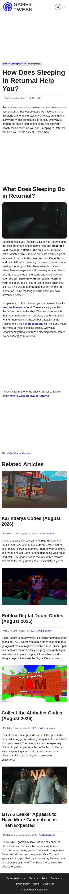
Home (6, 64)
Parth (38, 98)
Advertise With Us (16, 878)
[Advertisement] (34, 37)
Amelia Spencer (47, 533)
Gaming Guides (18, 64)
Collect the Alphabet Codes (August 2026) (32, 715)
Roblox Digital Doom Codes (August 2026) (32, 618)
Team (44, 878)
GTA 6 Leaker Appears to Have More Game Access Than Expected (29, 820)
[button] (58, 7)
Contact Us (57, 878)
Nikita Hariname (47, 728)
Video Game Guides (19, 453)
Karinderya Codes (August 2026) (31, 521)
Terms (36, 883)
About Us (34, 878)
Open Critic (49, 883)
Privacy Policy (22, 883)
